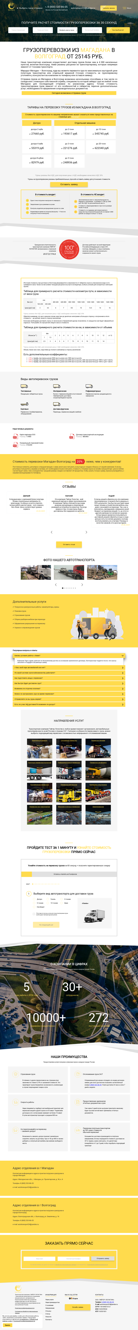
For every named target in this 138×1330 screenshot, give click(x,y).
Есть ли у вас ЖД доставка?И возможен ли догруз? (35, 704)
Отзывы (48, 1311)
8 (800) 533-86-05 (57, 6)
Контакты (48, 1320)
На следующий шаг (46, 925)
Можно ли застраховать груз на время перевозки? (34, 694)
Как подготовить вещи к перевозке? (29, 678)
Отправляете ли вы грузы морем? (28, 699)
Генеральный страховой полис (32, 443)
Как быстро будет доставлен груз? (28, 683)
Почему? (75, 117)
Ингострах (49, 254)
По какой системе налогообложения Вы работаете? (35, 673)
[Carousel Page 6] (73, 588)
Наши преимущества (52, 1302)
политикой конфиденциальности (95, 35)
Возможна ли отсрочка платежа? (27, 689)
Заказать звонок (108, 8)
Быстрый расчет (118, 30)
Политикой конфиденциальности (24, 1321)
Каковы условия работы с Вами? (27, 656)
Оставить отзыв (69, 544)
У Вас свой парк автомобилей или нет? (30, 667)
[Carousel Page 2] (64, 588)
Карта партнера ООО (27, 435)
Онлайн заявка (77, 1307)
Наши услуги (49, 1299)
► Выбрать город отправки (29, 8)
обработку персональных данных (66, 35)
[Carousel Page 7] (75, 588)
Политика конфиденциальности (24, 1308)
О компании (49, 1305)
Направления (49, 1308)
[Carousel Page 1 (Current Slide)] (62, 588)
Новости (48, 1317)
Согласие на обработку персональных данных (26, 1312)
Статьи (47, 1314)
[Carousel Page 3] (66, 588)
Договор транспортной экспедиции (90, 435)
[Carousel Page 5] (71, 588)
